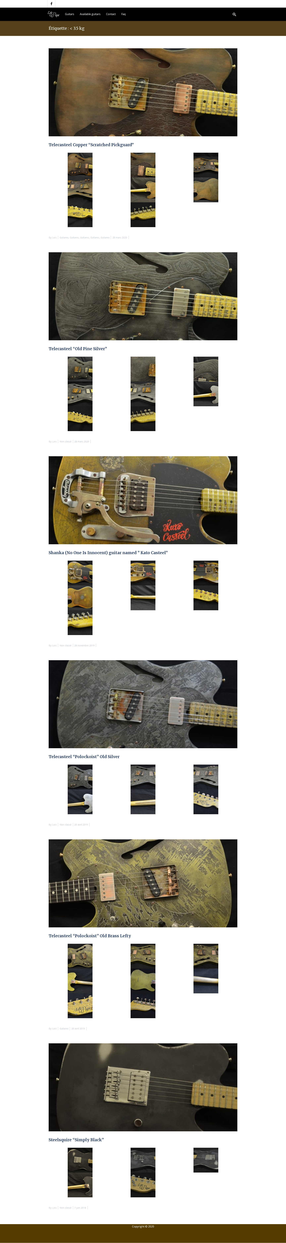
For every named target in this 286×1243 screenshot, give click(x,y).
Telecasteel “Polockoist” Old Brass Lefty (90, 935)
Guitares (64, 237)
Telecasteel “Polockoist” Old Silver (84, 756)
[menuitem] (69, 14)
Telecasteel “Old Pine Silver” (78, 348)
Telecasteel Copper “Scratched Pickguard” (91, 144)
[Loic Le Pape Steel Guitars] (54, 14)
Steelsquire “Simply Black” (76, 1139)
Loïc (54, 237)
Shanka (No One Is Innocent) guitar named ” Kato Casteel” (108, 552)
